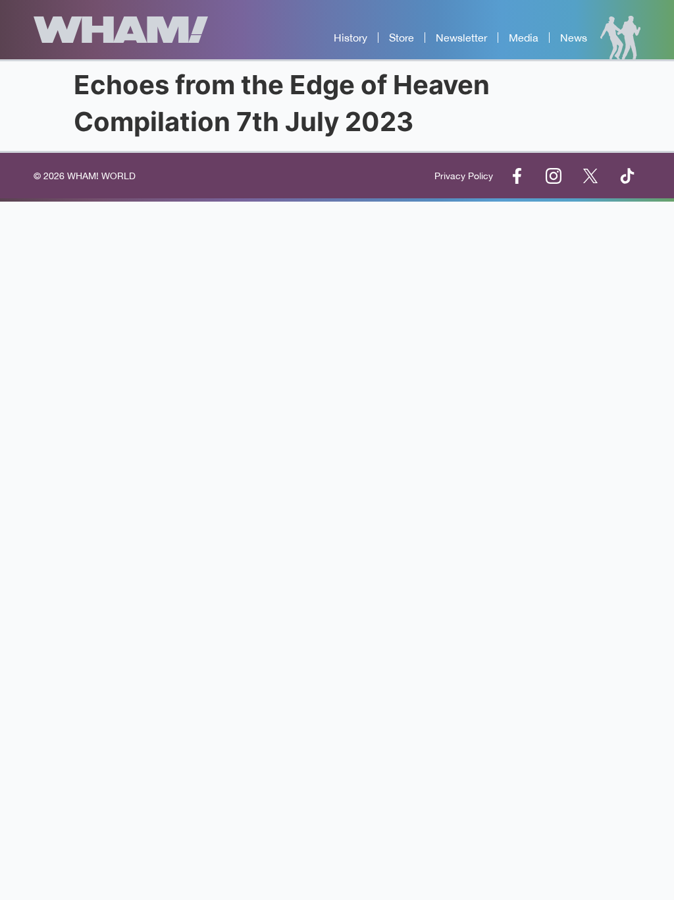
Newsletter (461, 37)
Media (523, 37)
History (350, 37)
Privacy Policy (463, 176)
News (573, 37)
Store (401, 37)
